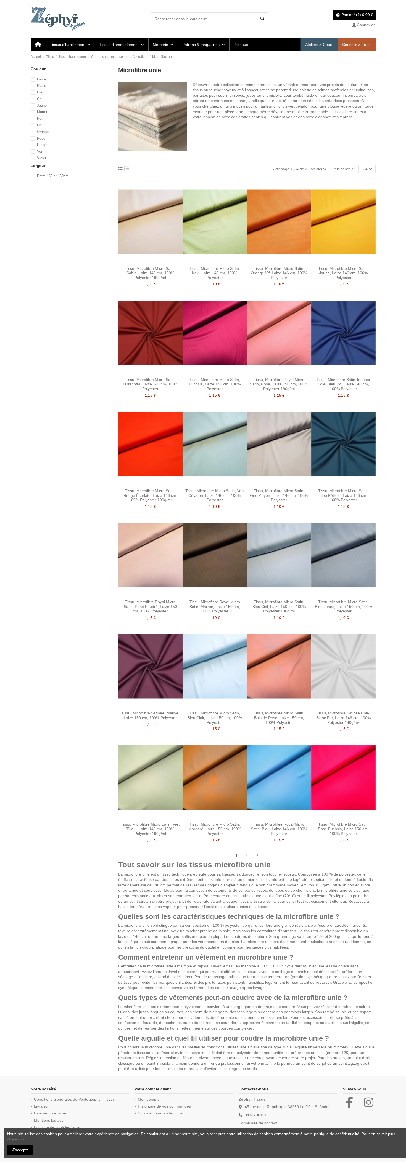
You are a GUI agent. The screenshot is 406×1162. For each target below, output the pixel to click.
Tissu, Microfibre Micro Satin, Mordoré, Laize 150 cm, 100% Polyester (214, 829)
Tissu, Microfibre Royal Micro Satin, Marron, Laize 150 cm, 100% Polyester (214, 606)
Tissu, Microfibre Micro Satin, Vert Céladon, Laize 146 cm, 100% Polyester (214, 495)
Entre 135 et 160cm (52, 176)
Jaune (42, 105)
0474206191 (256, 1115)
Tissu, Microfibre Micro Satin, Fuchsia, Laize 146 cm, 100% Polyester (215, 384)
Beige (41, 79)
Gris (40, 99)
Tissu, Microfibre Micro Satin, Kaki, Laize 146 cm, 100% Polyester (214, 273)
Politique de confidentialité (57, 1127)
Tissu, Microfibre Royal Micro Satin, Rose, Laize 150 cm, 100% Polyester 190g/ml (279, 384)
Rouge (42, 145)
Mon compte (149, 1099)
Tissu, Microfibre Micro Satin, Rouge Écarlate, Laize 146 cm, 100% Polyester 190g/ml (150, 495)
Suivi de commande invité (160, 1113)
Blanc (41, 85)
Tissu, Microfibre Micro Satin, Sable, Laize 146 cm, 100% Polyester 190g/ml (150, 273)
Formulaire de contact (258, 1123)
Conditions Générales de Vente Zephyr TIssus (74, 1099)
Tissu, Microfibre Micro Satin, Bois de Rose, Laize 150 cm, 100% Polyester (279, 718)
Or (39, 125)
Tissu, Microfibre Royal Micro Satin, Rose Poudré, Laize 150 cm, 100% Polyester (150, 606)
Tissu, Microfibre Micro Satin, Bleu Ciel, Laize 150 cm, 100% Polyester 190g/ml (279, 606)
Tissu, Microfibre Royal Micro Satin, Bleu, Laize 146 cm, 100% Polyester (279, 829)
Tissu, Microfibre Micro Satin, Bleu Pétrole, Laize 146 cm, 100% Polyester (343, 495)
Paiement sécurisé (50, 1113)
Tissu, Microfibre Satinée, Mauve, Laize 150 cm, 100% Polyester (150, 715)
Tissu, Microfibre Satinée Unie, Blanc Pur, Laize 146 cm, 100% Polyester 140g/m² (343, 718)
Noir (40, 118)
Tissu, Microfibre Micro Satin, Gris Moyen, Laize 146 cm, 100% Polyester (279, 495)
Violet (41, 158)
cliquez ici (15, 1139)
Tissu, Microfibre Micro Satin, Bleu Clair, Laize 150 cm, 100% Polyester (215, 718)
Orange (43, 132)
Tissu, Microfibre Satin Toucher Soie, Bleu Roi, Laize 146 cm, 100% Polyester (343, 384)
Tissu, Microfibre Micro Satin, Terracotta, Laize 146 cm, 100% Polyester (150, 384)
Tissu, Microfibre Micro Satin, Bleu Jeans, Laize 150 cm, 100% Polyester (343, 606)
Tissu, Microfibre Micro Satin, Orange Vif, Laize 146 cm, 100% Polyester (279, 273)
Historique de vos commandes (164, 1106)
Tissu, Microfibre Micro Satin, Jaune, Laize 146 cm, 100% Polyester (343, 273)
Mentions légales (49, 1120)
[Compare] (150, 261)
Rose (41, 138)
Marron (42, 112)
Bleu (40, 92)
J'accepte (20, 1150)
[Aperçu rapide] (158, 261)
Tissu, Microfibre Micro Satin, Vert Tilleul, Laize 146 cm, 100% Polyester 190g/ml (150, 829)
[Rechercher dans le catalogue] (262, 18)
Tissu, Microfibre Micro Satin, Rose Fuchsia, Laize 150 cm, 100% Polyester (343, 829)
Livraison (42, 1106)
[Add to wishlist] (142, 261)
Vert (40, 151)
